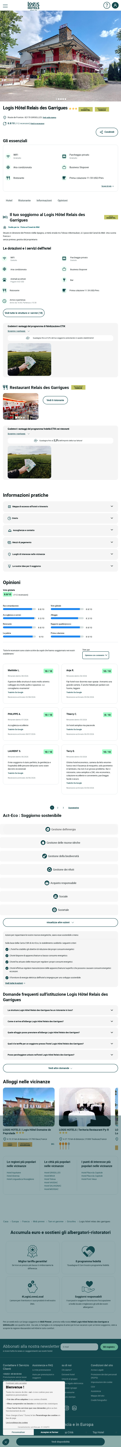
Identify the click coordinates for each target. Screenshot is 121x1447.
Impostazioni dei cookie (101, 1382)
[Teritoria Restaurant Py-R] (85, 1106)
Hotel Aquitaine (14, 1172)
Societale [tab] (63, 910)
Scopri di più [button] (106, 186)
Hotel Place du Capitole (92, 1172)
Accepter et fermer (49, 1432)
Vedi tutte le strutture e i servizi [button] (24, 313)
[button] (5, 1442)
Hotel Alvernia (13, 1175)
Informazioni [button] (44, 200)
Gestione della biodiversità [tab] (63, 856)
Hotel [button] (9, 200)
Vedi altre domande (59, 1068)
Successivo (69, 807)
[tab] (56, 99)
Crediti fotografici (99, 1400)
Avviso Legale (97, 1369)
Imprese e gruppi (69, 1387)
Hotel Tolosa (50, 1179)
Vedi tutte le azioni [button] (14, 983)
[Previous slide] (7, 406)
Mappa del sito (97, 1395)
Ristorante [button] (24, 200)
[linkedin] (74, 1408)
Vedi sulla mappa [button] (49, 117)
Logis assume (68, 1392)
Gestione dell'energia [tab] (63, 829)
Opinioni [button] (63, 200)
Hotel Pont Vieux (89, 1179)
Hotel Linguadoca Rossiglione (20, 1179)
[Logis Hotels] (33, 6)
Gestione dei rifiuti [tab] (63, 869)
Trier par (86, 649)
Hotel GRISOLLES (52, 1172)
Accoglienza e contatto (24, 530)
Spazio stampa (68, 1396)
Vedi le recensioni (37, 123)
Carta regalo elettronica (72, 1383)
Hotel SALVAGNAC (52, 1185)
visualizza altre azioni (58, 922)
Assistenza (96, 1391)
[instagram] (66, 1408)
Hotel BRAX (49, 1175)
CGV (93, 1386)
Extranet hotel (68, 1374)
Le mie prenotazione (41, 1369)
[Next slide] (34, 406)
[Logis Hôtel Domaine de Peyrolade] (29, 1106)
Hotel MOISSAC (51, 1189)
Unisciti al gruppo (69, 1378)
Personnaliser (18, 1432)
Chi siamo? (67, 1369)
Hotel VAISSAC (51, 1182)
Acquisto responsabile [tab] (63, 883)
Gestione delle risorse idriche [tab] (63, 842)
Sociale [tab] (63, 896)
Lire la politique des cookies (17, 1422)
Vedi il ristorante (55, 400)
